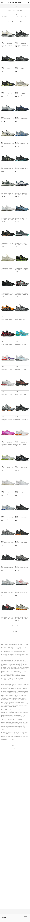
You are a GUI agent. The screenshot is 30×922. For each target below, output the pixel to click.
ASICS (14, 10)
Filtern (15, 6)
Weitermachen (4, 919)
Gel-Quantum (19, 10)
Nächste (15, 631)
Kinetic (21, 21)
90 (16, 21)
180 (12, 21)
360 (8, 21)
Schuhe (9, 10)
